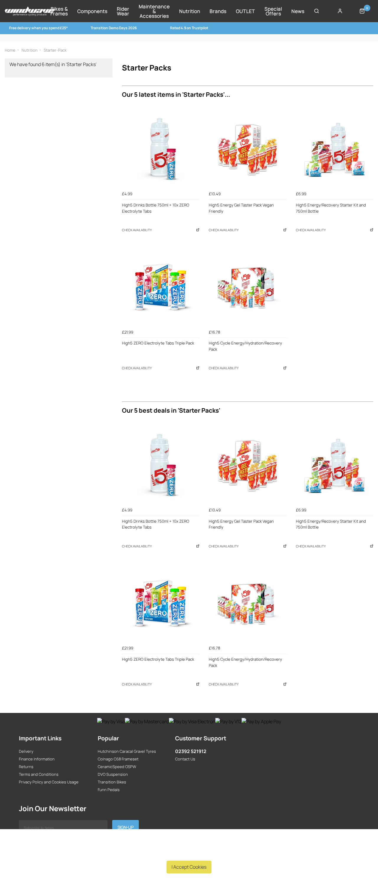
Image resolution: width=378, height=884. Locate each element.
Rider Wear (123, 11)
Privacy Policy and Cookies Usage (49, 782)
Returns (26, 766)
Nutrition (189, 11)
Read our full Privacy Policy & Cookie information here (189, 853)
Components (92, 11)
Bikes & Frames (59, 11)
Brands (218, 11)
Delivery (26, 751)
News (297, 11)
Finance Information (37, 759)
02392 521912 (190, 751)
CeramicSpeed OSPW (117, 766)
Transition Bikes (112, 782)
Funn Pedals (109, 789)
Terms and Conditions (38, 774)
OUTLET (245, 11)
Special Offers (273, 11)
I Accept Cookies (189, 867)
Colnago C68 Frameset (118, 759)
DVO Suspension (113, 774)
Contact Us (185, 759)
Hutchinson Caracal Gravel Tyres (127, 751)
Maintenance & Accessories (154, 11)
